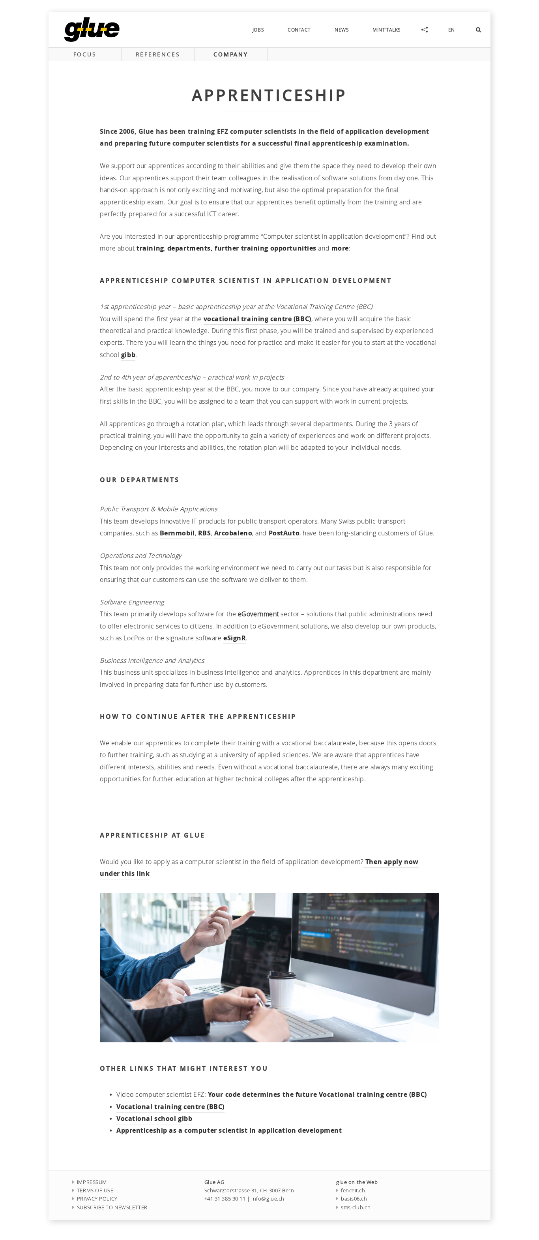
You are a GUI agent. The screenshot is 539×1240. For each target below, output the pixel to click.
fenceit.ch (353, 1190)
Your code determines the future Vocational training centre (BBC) (317, 1094)
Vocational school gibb (154, 1118)
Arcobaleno (233, 533)
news (342, 29)
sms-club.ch (356, 1207)
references (158, 54)
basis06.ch (354, 1198)
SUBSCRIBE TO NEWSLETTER (112, 1207)
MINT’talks (386, 29)
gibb (128, 354)
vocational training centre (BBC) (257, 318)
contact (299, 29)
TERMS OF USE (95, 1190)
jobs (258, 29)
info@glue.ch (267, 1198)
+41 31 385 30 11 (225, 1198)
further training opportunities (266, 248)
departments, (190, 248)
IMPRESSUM (92, 1182)
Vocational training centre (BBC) (170, 1106)
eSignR (234, 638)
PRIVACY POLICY (97, 1198)
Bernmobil (177, 533)
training (150, 248)
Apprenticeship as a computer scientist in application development (229, 1130)
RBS (204, 533)
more (340, 248)
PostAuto (284, 533)
